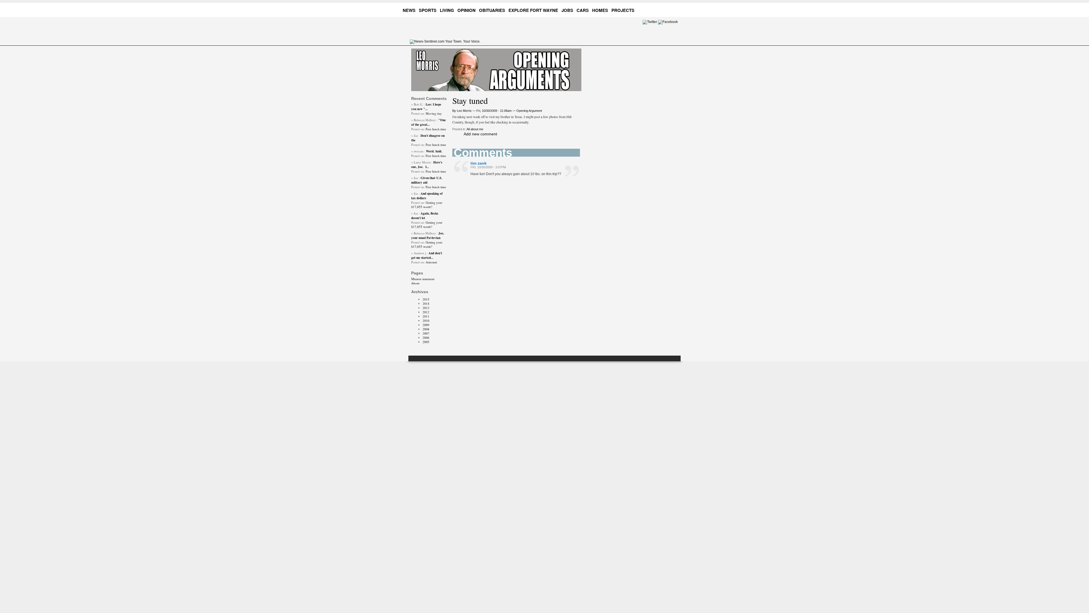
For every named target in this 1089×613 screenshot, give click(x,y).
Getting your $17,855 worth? (426, 204)
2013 (426, 308)
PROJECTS (622, 10)
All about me (475, 129)
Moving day (434, 113)
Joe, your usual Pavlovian (427, 235)
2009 (426, 325)
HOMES (600, 10)
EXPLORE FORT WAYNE (533, 10)
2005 (426, 342)
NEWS (409, 10)
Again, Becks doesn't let (424, 215)
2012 (426, 312)
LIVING (447, 10)
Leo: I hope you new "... (426, 106)
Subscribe (675, 9)
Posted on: (418, 113)
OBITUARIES (492, 10)
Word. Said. (434, 151)
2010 (426, 320)
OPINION (466, 10)
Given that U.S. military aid (426, 180)
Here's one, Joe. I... (426, 164)
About (415, 283)
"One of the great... (428, 122)
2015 (426, 299)
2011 (426, 316)
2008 (426, 329)
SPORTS (427, 10)
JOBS (567, 10)
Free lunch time (436, 129)
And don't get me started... (426, 255)
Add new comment (480, 134)
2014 (426, 303)
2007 (426, 333)
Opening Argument (529, 110)
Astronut (431, 262)
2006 (426, 337)
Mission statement (422, 279)
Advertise (653, 9)
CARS (583, 10)
